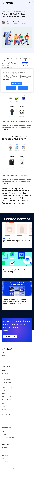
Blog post (5, 11)
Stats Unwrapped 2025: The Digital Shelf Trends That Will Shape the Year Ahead (14, 301)
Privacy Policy (14, 470)
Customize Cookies (16, 83)
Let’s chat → (10, 336)
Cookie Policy (20, 470)
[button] (30, 2)
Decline (11, 88)
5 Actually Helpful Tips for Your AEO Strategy (15, 270)
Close (23, 88)
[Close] (31, 70)
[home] (8, 3)
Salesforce (25, 62)
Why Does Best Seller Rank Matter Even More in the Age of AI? (17, 241)
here (29, 203)
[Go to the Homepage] (8, 349)
